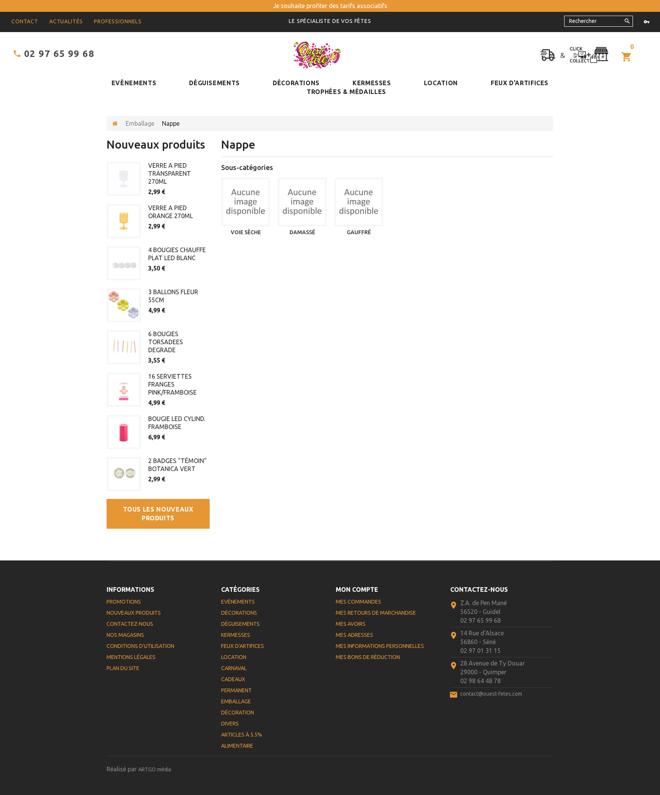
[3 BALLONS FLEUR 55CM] (124, 305)
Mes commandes (358, 602)
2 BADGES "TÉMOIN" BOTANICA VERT (177, 464)
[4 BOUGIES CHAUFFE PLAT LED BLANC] (124, 263)
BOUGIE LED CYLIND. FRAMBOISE (176, 422)
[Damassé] (302, 202)
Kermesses (372, 82)
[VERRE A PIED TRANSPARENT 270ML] (124, 179)
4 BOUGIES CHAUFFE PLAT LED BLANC (177, 253)
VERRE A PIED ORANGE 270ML (170, 211)
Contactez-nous (130, 624)
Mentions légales (131, 657)
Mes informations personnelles (380, 646)
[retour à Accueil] (115, 123)
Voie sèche (246, 232)
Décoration (237, 712)
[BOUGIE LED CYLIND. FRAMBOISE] (124, 432)
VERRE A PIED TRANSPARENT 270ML (169, 173)
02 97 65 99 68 (59, 53)
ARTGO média (154, 769)
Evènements (134, 82)
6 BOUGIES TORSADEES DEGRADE (165, 341)
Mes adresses (354, 635)
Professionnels (118, 21)
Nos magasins (125, 635)
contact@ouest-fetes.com (491, 694)
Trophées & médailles (346, 91)
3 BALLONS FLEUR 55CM (173, 295)
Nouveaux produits (156, 144)
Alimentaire (237, 746)
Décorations (296, 82)
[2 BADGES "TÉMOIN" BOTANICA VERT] (124, 474)
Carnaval (234, 668)
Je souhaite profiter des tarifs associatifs (330, 5)
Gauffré (359, 232)
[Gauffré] (358, 202)
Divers (230, 724)
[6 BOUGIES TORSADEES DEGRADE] (124, 347)
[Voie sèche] (245, 202)
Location (441, 82)
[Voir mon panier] (626, 57)
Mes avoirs (351, 624)
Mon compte (357, 589)
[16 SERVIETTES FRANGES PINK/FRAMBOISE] (124, 389)
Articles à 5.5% (241, 735)
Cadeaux (233, 679)
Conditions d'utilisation (140, 646)
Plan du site (123, 668)
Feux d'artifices (519, 82)
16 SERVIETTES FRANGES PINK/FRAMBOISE (172, 384)
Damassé (302, 232)
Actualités (66, 21)
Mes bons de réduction (368, 657)
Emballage (140, 123)
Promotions (124, 602)
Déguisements (214, 82)
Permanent (236, 690)
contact (24, 21)
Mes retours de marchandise (376, 613)
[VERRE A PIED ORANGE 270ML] (124, 221)
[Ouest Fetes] (317, 55)
